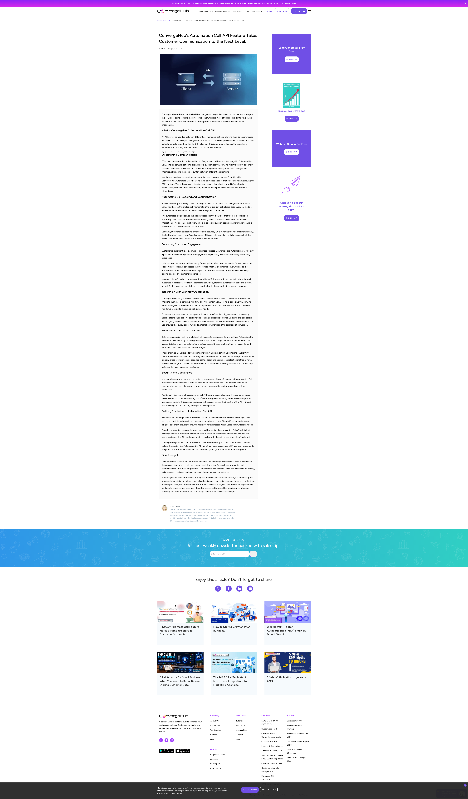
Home (159, 20)
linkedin (161, 740)
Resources (256, 11)
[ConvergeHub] (173, 11)
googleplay (166, 751)
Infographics (241, 730)
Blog (166, 20)
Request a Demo (217, 754)
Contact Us (215, 725)
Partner (213, 735)
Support (239, 735)
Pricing (246, 11)
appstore (183, 751)
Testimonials (215, 730)
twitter (172, 740)
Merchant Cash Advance (272, 746)
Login (269, 11)
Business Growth (294, 721)
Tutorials (239, 721)
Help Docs (240, 725)
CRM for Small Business (271, 763)
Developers (215, 764)
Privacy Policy (269, 790)
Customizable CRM (269, 729)
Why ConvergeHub (222, 11)
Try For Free (299, 11)
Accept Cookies (250, 790)
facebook (166, 740)
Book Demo (282, 11)
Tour (201, 11)
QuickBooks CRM (269, 741)
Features (207, 11)
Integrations (215, 768)
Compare (214, 759)
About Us (214, 721)
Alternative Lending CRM (272, 751)
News (212, 739)
